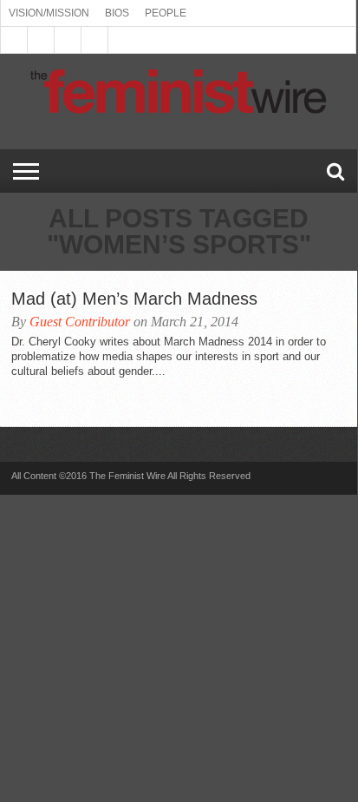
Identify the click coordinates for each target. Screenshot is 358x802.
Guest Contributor (79, 321)
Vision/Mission (49, 13)
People (165, 13)
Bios (117, 13)
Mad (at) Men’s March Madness (134, 298)
